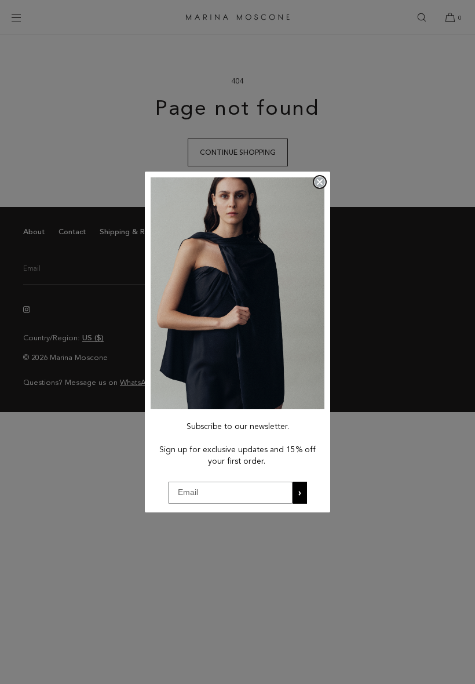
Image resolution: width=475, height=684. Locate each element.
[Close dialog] (320, 182)
